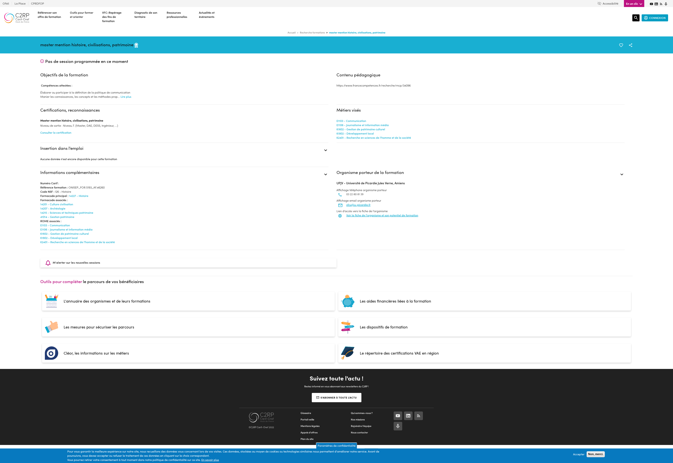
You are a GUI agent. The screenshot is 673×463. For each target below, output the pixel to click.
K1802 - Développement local (355, 133)
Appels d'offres (309, 432)
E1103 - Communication (351, 121)
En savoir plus (210, 460)
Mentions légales (310, 426)
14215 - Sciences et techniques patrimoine (66, 212)
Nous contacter (359, 432)
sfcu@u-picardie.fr (358, 205)
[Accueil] (16, 17)
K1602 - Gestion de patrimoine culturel (360, 129)
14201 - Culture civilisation (56, 204)
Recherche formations (312, 32)
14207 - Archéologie (52, 208)
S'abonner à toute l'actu (339, 397)
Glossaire (306, 413)
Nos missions (358, 419)
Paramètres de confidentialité (337, 445)
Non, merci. (595, 454)
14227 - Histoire (78, 196)
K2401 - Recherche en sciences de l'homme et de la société (373, 137)
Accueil (291, 32)
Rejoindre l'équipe (361, 426)
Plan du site (307, 439)
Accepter (578, 454)
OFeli (6, 3)
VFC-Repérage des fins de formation (111, 17)
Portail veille (307, 419)
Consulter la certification (55, 132)
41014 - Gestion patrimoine (57, 217)
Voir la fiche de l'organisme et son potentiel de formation (382, 215)
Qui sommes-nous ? (362, 413)
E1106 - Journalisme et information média (362, 125)
